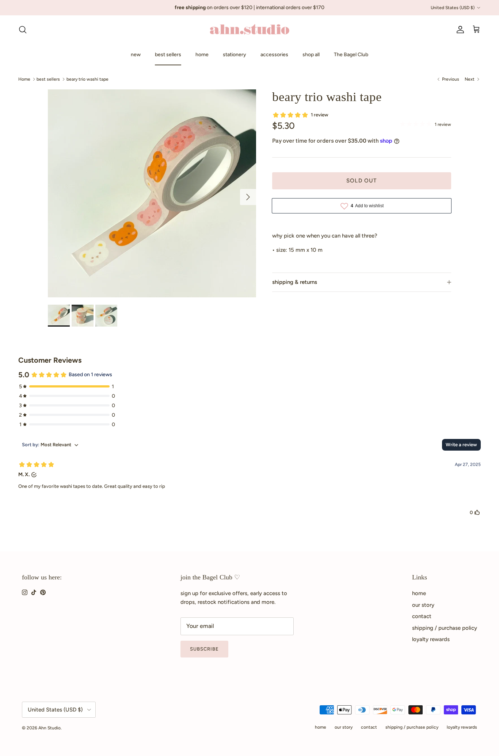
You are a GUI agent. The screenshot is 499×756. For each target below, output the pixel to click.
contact (421, 616)
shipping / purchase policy (444, 628)
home (202, 54)
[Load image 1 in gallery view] (152, 193)
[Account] (459, 29)
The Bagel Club (351, 54)
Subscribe (204, 649)
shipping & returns (294, 282)
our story (423, 605)
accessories (274, 54)
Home (24, 78)
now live (272, 10)
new (136, 54)
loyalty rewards (431, 639)
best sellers (168, 54)
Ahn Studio (49, 727)
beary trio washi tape (87, 78)
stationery (234, 54)
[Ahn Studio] (249, 30)
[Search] (22, 29)
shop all (311, 54)
